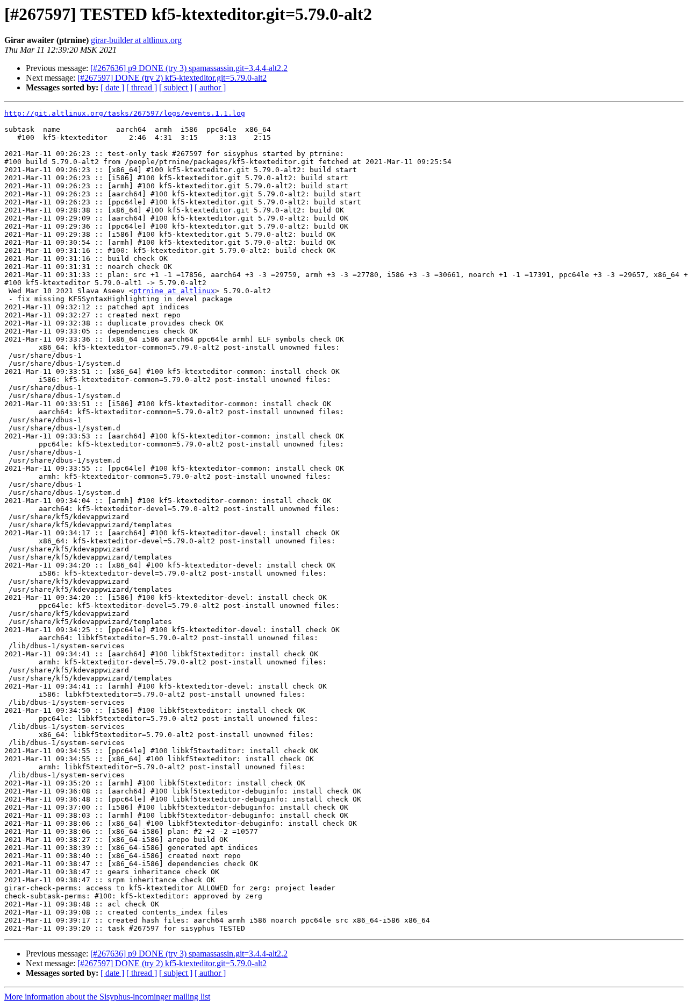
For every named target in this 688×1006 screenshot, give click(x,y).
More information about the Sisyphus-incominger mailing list (107, 996)
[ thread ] (141, 87)
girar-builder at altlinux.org (136, 40)
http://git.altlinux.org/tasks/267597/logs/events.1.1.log (124, 113)
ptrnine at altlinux (174, 291)
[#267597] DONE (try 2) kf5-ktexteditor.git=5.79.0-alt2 (172, 77)
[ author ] (210, 87)
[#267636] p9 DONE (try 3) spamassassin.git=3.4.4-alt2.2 (189, 68)
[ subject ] (175, 87)
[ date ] (112, 87)
